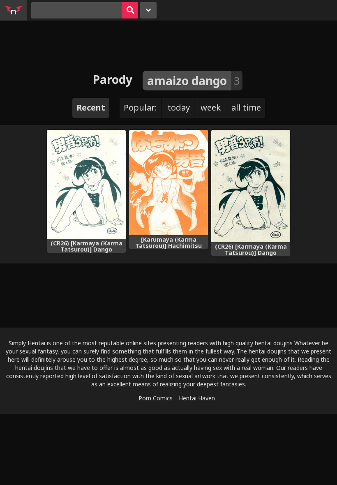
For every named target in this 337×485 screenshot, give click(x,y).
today (179, 107)
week (211, 107)
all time (246, 107)
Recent (90, 107)
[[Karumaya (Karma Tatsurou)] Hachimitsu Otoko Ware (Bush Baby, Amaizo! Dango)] (168, 182)
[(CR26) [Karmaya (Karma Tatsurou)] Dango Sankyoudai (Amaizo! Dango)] (250, 186)
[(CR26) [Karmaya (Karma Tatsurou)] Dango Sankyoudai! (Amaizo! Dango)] (86, 184)
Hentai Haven (197, 398)
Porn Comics (155, 398)
